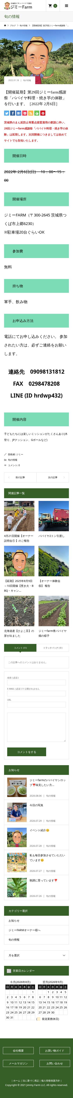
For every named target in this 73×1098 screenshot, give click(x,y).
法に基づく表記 (31, 1080)
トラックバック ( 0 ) (52, 647)
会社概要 (18, 1050)
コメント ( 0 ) (20, 647)
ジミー (19, 454)
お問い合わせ (55, 1063)
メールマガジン (18, 1063)
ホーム (16, 1080)
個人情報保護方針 (50, 1080)
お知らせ (14, 920)
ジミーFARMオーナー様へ (24, 930)
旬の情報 (27, 80)
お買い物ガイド (54, 1050)
